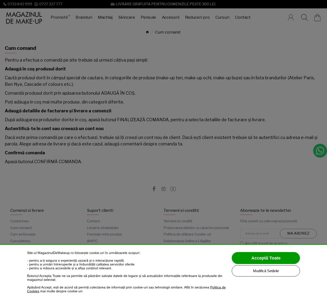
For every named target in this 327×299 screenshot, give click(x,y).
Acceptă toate (266, 258)
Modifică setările (266, 271)
